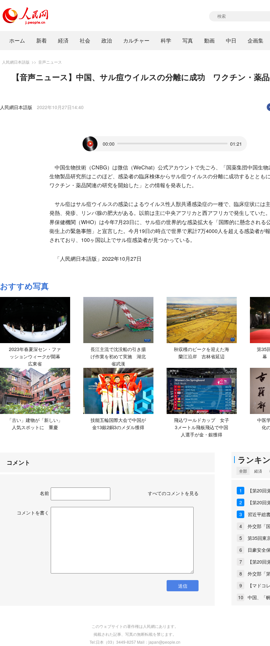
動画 (209, 40)
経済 (63, 40)
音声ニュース (50, 62)
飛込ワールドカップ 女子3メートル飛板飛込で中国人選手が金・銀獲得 (201, 427)
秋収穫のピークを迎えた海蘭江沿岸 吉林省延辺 (201, 353)
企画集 (255, 40)
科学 (166, 40)
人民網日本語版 (16, 62)
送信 (182, 585)
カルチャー (136, 40)
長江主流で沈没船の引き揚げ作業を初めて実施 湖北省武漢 (118, 356)
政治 (106, 40)
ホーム (17, 40)
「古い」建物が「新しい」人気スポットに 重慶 (35, 423)
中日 (231, 40)
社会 (85, 40)
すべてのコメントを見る (173, 493)
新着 (41, 40)
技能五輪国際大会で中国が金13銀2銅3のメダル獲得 (118, 423)
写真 (187, 40)
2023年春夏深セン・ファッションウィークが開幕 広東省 (37, 356)
